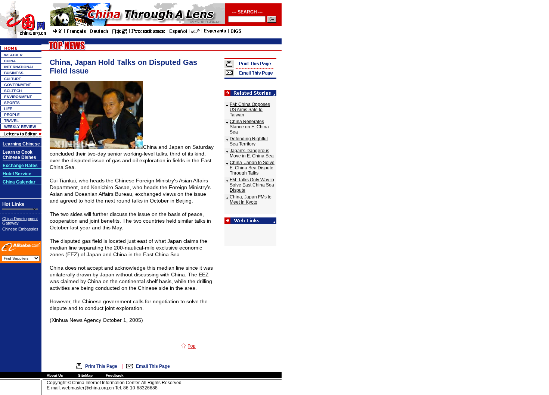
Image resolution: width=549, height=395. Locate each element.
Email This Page (153, 366)
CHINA (10, 61)
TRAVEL (11, 121)
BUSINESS (14, 73)
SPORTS (12, 103)
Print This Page (101, 366)
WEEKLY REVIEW (20, 127)
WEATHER (13, 55)
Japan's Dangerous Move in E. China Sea (252, 153)
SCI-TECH (13, 91)
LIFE (8, 109)
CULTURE (12, 79)
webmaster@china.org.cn (88, 388)
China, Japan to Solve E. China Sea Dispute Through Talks (252, 168)
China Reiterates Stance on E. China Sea (249, 127)
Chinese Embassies (20, 229)
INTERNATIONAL (19, 67)
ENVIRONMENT (18, 97)
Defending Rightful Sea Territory (249, 141)
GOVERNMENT (17, 85)
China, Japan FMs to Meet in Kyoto (251, 199)
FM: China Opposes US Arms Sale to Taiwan (250, 109)
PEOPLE (12, 115)
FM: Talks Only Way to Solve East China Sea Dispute (252, 185)
